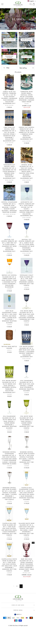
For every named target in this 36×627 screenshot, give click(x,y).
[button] (31, 1)
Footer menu (18, 610)
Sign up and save (18, 605)
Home (17, 16)
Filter (7, 68)
